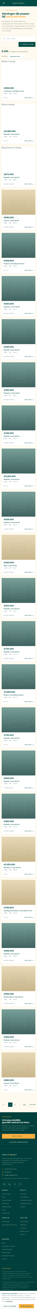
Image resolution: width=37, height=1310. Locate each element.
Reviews (22, 1234)
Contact (4, 1259)
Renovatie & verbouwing (9, 1225)
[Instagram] (4, 1184)
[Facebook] (15, 1184)
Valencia (22, 1206)
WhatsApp (7, 1172)
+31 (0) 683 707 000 (10, 1169)
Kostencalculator (7, 1249)
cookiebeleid (9, 1301)
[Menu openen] (4, 3)
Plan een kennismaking (18, 1142)
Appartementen (7, 1200)
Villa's (4, 1197)
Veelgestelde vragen (8, 1255)
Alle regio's (23, 1194)
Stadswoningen (6, 1206)
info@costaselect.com (11, 1175)
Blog (3, 1243)
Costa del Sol (24, 1197)
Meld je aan (18, 1136)
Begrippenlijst (6, 1252)
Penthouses (5, 1203)
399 (24, 1104)
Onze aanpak (24, 1221)
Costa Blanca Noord (26, 1200)
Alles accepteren (26, 1306)
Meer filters (28, 44)
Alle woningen (6, 1194)
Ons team (23, 1228)
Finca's (4, 1210)
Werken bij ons (24, 1231)
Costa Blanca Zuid (25, 1203)
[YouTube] (20, 1184)
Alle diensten (6, 1221)
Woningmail (5, 1213)
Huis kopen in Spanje (8, 1246)
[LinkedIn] (9, 1184)
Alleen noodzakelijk (9, 1306)
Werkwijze (23, 1225)
